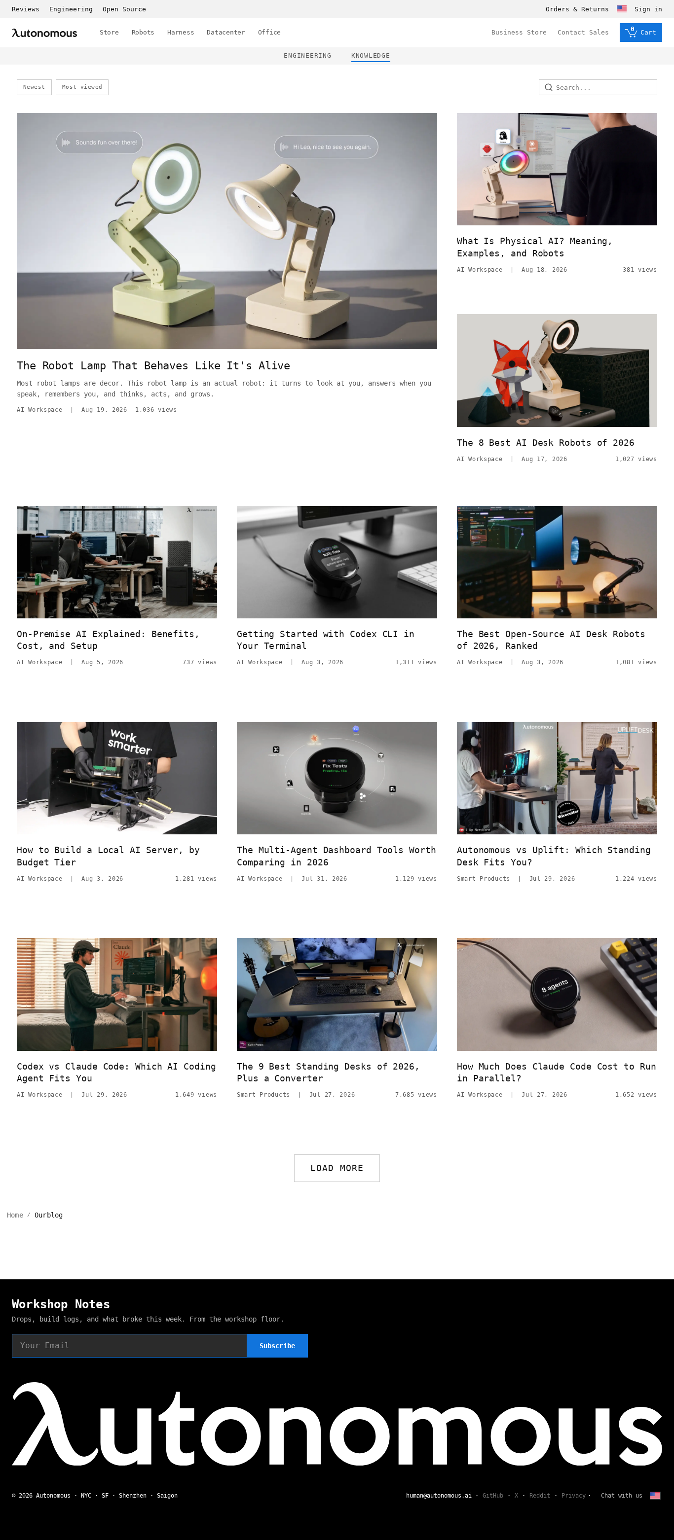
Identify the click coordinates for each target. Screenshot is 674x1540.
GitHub (493, 1495)
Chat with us (621, 1495)
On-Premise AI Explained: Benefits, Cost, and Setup (108, 640)
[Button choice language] (622, 8)
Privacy (574, 1495)
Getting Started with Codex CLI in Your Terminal (325, 640)
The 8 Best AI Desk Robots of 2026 (546, 442)
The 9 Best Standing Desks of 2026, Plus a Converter (328, 1072)
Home (15, 1215)
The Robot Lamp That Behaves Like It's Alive (153, 365)
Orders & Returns (577, 9)
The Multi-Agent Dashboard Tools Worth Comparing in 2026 (336, 856)
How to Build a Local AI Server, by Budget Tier (108, 856)
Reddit (539, 1495)
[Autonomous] (44, 33)
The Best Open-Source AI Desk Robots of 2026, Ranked (551, 640)
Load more (337, 1168)
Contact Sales (583, 32)
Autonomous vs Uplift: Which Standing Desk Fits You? (554, 856)
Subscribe (277, 1346)
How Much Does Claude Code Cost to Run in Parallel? (556, 1072)
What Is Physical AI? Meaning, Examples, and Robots (535, 247)
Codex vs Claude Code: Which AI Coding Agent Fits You (116, 1072)
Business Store (519, 32)
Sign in (648, 9)
